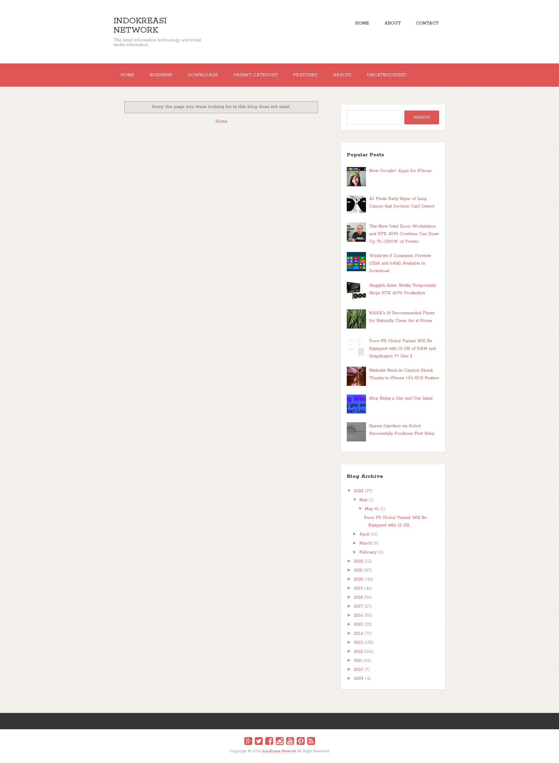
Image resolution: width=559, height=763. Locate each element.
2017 (358, 606)
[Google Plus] (248, 742)
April (364, 534)
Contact (427, 23)
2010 (358, 669)
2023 (358, 491)
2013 (358, 642)
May (363, 500)
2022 (358, 561)
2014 (358, 633)
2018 (358, 597)
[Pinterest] (301, 742)
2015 (358, 624)
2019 (358, 588)
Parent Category (255, 75)
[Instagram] (280, 742)
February (368, 552)
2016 (358, 615)
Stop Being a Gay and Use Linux (401, 398)
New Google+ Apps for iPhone (400, 170)
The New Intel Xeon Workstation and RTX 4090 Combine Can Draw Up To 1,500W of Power (404, 234)
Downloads (202, 75)
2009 (359, 678)
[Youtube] (290, 742)
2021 (358, 570)
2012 (358, 651)
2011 (358, 660)
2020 (359, 579)
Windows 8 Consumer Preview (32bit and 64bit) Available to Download (400, 263)
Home (362, 23)
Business (161, 75)
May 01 (372, 509)
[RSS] (311, 742)
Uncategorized (386, 75)
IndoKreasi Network (140, 26)
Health (342, 75)
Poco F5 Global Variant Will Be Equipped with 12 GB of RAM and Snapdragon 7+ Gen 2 (402, 348)
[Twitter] (259, 742)
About (392, 23)
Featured (305, 75)
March (365, 543)
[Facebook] (269, 742)
